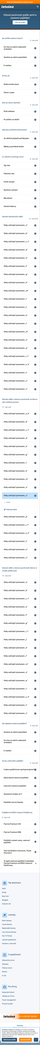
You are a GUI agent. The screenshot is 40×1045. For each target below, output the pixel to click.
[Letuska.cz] (8, 6)
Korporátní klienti (8, 992)
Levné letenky (7, 924)
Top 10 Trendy (7, 936)
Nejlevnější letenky (8, 928)
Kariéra (4, 971)
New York (5, 896)
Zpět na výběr (20, 22)
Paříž (4, 888)
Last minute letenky (9, 932)
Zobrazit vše (6, 903)
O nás (4, 975)
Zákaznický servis (8, 960)
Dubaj (4, 892)
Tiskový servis (7, 968)
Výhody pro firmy (8, 996)
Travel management (9, 1000)
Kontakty (5, 964)
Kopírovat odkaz (11, 509)
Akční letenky (7, 920)
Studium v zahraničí (9, 943)
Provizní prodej (7, 1003)
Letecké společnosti (9, 939)
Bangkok (5, 900)
